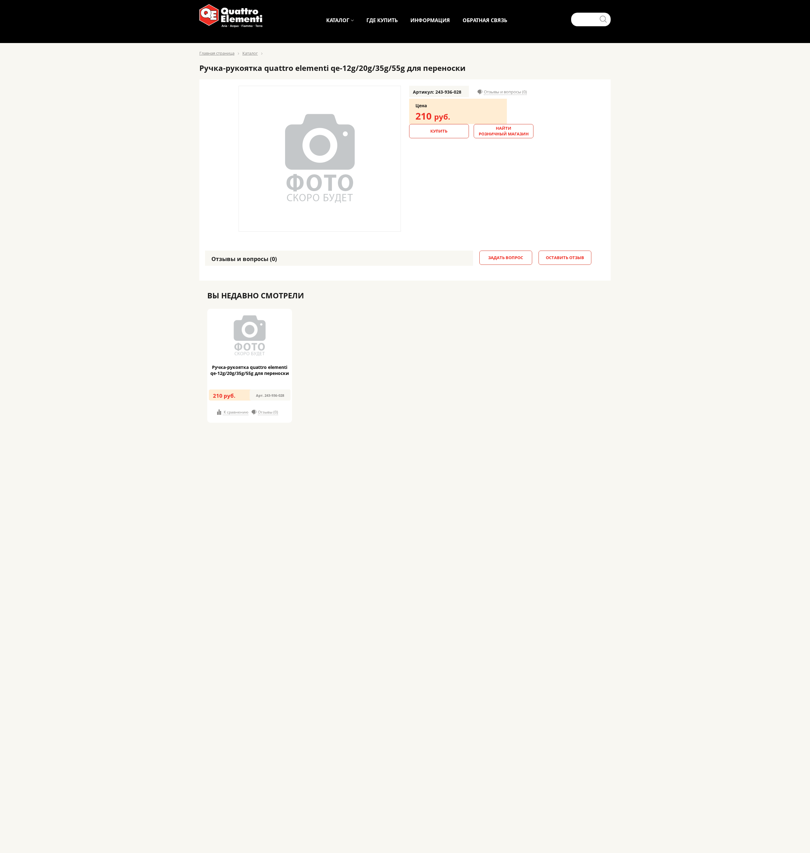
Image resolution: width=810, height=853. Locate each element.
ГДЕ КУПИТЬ (382, 20)
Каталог (250, 53)
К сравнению (235, 412)
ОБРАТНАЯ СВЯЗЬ (485, 20)
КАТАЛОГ (337, 20)
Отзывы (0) (268, 412)
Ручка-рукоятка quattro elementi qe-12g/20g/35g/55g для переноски (249, 370)
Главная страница (216, 53)
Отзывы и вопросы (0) (505, 92)
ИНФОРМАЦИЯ (430, 20)
